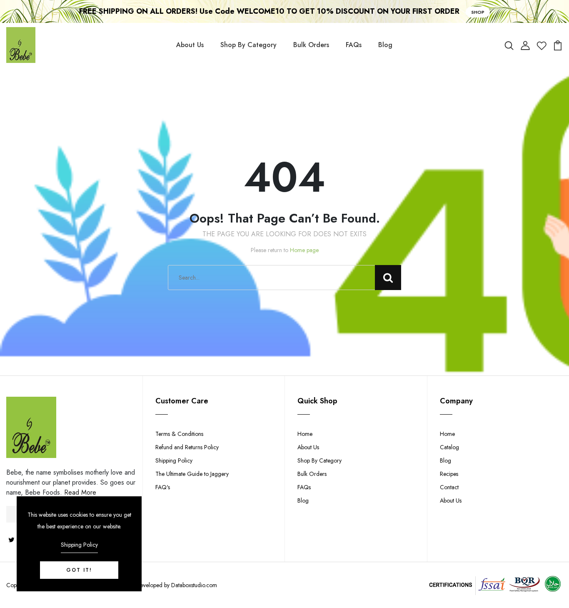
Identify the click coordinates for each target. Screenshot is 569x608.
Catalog (449, 447)
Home (304, 434)
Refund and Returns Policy (187, 447)
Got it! (79, 570)
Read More (80, 492)
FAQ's (162, 487)
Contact (449, 487)
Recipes (449, 474)
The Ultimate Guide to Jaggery (192, 474)
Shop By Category (248, 45)
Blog (385, 45)
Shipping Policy (173, 460)
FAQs (354, 45)
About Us (190, 45)
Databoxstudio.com (194, 585)
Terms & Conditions (179, 434)
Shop (477, 12)
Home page (304, 250)
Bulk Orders (311, 45)
